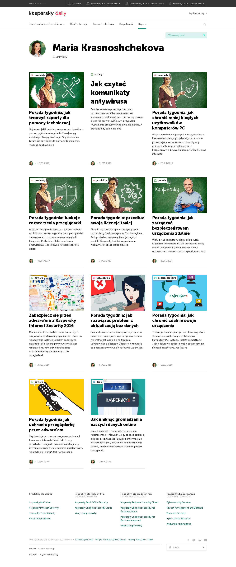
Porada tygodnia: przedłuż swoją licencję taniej (117, 220)
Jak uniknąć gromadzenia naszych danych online (116, 422)
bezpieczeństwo (166, 278)
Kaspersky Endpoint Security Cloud (93, 507)
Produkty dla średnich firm (136, 493)
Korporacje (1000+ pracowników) (188, 3)
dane (99, 382)
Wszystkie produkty (39, 518)
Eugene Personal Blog (49, 555)
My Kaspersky (196, 13)
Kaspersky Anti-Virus (40, 502)
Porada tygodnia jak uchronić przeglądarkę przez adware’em (52, 424)
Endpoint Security (176, 513)
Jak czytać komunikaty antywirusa (110, 92)
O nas (41, 548)
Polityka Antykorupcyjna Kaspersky (110, 539)
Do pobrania (126, 24)
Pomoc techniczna (103, 24)
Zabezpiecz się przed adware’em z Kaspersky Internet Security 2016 (52, 320)
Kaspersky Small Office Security (91, 502)
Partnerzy (50, 548)
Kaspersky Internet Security (44, 507)
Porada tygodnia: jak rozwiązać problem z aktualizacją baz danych (115, 320)
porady (98, 74)
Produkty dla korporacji (181, 493)
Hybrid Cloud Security (178, 518)
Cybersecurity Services (179, 502)
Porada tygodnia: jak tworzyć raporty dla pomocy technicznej (49, 117)
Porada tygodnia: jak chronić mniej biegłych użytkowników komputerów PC (175, 120)
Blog (140, 24)
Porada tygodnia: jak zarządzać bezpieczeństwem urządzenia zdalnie (173, 225)
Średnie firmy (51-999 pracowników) (147, 3)
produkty (39, 75)
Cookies (150, 539)
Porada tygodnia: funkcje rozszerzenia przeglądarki (55, 220)
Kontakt (32, 548)
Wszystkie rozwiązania (179, 524)
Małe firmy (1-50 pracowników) (105, 3)
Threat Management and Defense (185, 507)
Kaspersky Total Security (42, 513)
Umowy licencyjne (136, 539)
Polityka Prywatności (84, 539)
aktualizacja (103, 278)
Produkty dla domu (40, 493)
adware (38, 278)
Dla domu (76, 3)
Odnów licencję (79, 24)
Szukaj (204, 35)
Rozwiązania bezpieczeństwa (45, 24)
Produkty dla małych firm (90, 493)
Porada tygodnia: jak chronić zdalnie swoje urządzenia (174, 320)
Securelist (33, 555)
